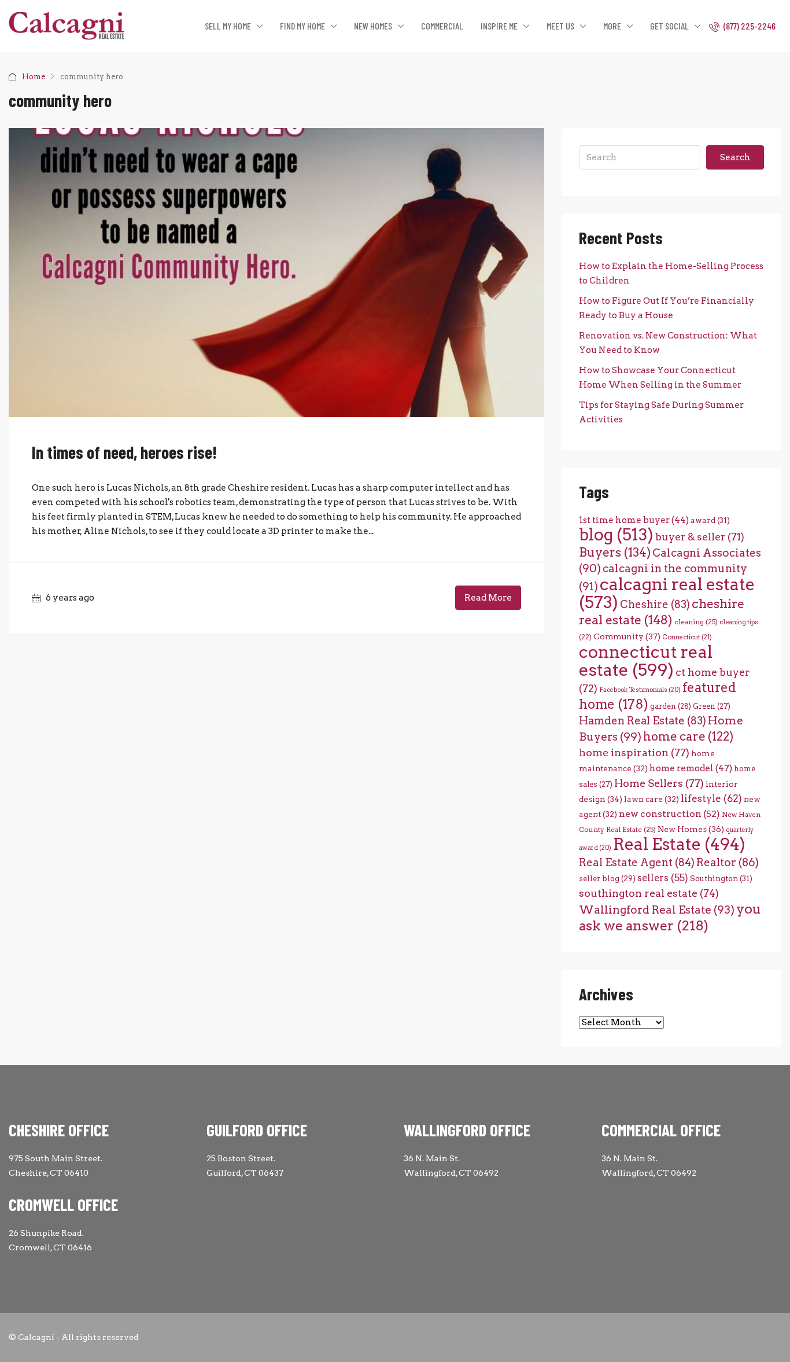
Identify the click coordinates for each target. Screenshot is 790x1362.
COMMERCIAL (442, 25)
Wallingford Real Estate (656, 909)
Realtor (727, 862)
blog (616, 534)
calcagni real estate (667, 593)
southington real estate (649, 893)
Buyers (615, 552)
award (710, 520)
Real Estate (679, 844)
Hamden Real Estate (642, 720)
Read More (488, 597)
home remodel (690, 768)
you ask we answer (670, 917)
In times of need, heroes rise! (124, 451)
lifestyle (711, 798)
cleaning (696, 622)
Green (711, 706)
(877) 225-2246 (749, 25)
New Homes (691, 829)
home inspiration (634, 752)
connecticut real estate (646, 661)
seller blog (607, 878)
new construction (669, 813)
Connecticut (687, 637)
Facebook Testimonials (640, 690)
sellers (662, 878)
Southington (721, 878)
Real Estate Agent (637, 862)
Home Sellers (659, 783)
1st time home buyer (634, 520)
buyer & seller (699, 537)
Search (735, 157)
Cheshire (655, 604)
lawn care (651, 799)
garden (670, 706)
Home (33, 76)
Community (626, 636)
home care (688, 736)
